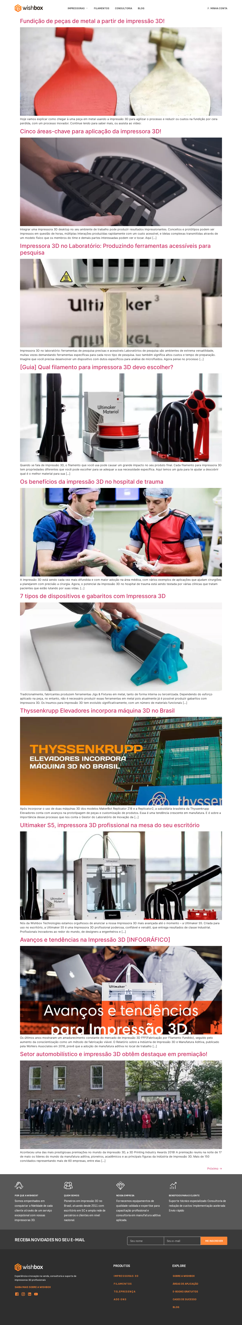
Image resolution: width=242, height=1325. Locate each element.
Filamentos (123, 1283)
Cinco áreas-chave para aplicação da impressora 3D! (90, 131)
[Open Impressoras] (87, 8)
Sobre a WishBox (184, 1275)
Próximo (214, 1168)
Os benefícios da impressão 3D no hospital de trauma (91, 481)
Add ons (120, 1299)
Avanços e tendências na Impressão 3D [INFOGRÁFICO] (95, 939)
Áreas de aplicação (185, 1283)
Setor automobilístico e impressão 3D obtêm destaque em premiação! (113, 1054)
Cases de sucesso (184, 1299)
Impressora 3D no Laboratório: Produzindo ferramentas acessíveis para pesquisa (115, 249)
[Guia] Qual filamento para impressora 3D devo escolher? (96, 367)
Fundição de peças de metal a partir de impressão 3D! (92, 21)
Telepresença (125, 1291)
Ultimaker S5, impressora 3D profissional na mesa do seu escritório (109, 825)
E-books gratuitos (185, 1291)
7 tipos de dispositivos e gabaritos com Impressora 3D (93, 596)
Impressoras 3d (126, 1275)
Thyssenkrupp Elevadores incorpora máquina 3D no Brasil (97, 710)
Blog (176, 1307)
